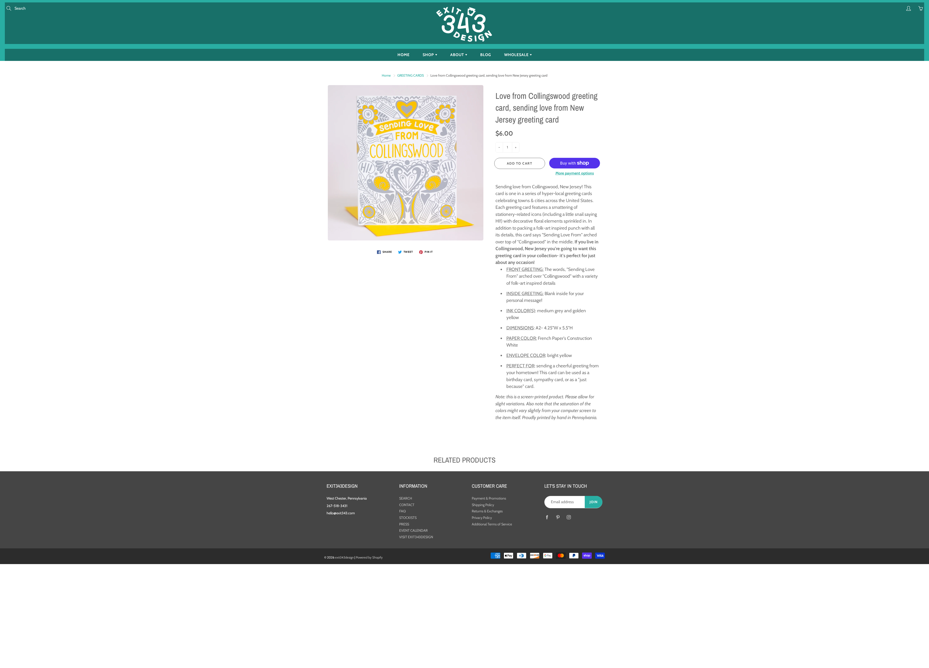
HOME (403, 54)
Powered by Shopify (369, 557)
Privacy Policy (482, 518)
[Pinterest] (558, 517)
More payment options (574, 173)
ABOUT (457, 54)
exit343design (344, 557)
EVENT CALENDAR (413, 530)
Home (386, 75)
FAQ (402, 511)
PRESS (404, 524)
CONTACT (406, 505)
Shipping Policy (483, 505)
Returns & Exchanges (487, 511)
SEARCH (405, 498)
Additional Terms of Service (492, 524)
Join (594, 502)
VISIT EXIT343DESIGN (416, 537)
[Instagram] (568, 517)
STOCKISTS (408, 518)
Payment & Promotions (489, 498)
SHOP (429, 54)
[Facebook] (547, 517)
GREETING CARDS (410, 75)
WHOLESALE (517, 54)
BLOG (485, 54)
